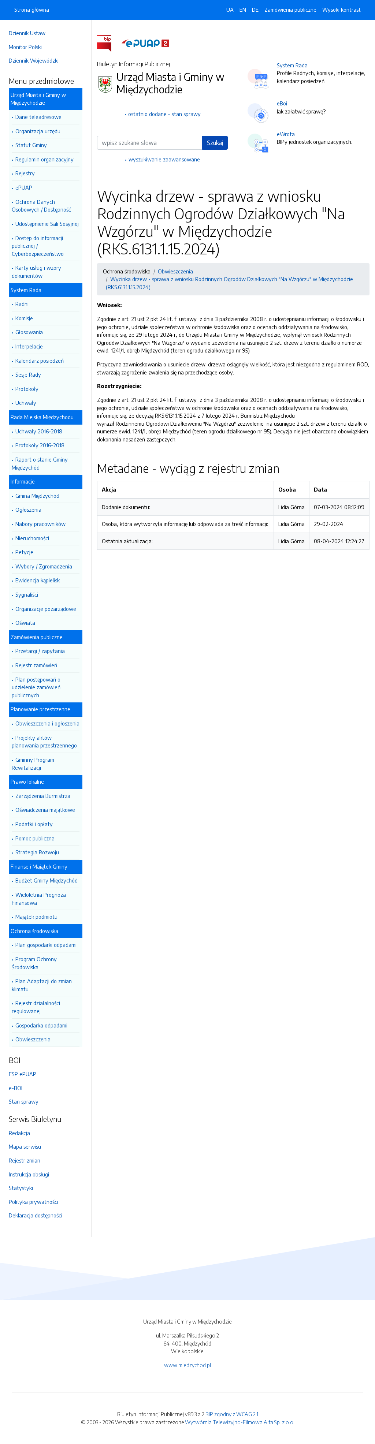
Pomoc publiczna (35, 838)
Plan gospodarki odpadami (46, 944)
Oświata (25, 622)
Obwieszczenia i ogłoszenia (47, 723)
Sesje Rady (28, 374)
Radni (22, 304)
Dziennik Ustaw (27, 33)
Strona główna (31, 9)
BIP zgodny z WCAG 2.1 (231, 1414)
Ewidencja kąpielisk (37, 580)
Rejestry (25, 173)
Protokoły (26, 388)
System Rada (292, 65)
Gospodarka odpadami (41, 1025)
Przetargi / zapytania (40, 651)
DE (255, 9)
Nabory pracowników (40, 523)
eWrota (286, 134)
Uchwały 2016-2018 (38, 431)
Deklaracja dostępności (35, 1215)
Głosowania (29, 332)
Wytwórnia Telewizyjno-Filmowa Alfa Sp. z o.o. (239, 1422)
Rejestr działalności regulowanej (36, 1007)
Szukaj (215, 142)
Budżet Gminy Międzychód (46, 880)
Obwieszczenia (33, 1039)
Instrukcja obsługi (29, 1174)
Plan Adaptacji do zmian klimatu (42, 985)
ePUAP (23, 187)
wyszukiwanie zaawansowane (164, 159)
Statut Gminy (31, 145)
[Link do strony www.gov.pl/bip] (108, 43)
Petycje (24, 552)
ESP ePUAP (22, 1074)
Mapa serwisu (25, 1146)
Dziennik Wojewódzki (34, 60)
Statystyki (21, 1187)
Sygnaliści (26, 594)
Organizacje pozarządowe (45, 608)
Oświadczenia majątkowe (45, 809)
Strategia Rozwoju (37, 852)
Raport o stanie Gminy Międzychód (40, 463)
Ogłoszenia (28, 509)
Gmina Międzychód (37, 495)
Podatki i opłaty (34, 824)
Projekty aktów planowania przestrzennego (44, 741)
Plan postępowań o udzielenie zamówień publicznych (36, 687)
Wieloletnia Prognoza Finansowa (39, 898)
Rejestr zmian (24, 1160)
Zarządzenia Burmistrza (42, 795)
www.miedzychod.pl (187, 1365)
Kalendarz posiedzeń (39, 360)
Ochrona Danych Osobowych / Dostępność (41, 205)
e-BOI (15, 1088)
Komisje (24, 318)
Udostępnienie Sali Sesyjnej (47, 223)
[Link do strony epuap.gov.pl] (145, 43)
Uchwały (25, 402)
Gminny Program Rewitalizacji (33, 763)
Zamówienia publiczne (290, 9)
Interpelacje (29, 346)
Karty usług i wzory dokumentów (36, 271)
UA (230, 9)
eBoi (282, 103)
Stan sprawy (23, 1101)
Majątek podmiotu (36, 916)
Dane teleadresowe (38, 116)
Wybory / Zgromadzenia (43, 566)
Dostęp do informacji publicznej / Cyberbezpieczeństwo (38, 246)
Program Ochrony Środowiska (34, 963)
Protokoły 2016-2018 (39, 445)
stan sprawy (186, 114)
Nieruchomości (32, 538)
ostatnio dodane (147, 114)
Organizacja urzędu (37, 131)
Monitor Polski (25, 47)
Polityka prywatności (33, 1201)
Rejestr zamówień (36, 665)
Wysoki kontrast (341, 9)
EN (243, 9)
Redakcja (19, 1133)
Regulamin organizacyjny (44, 159)
